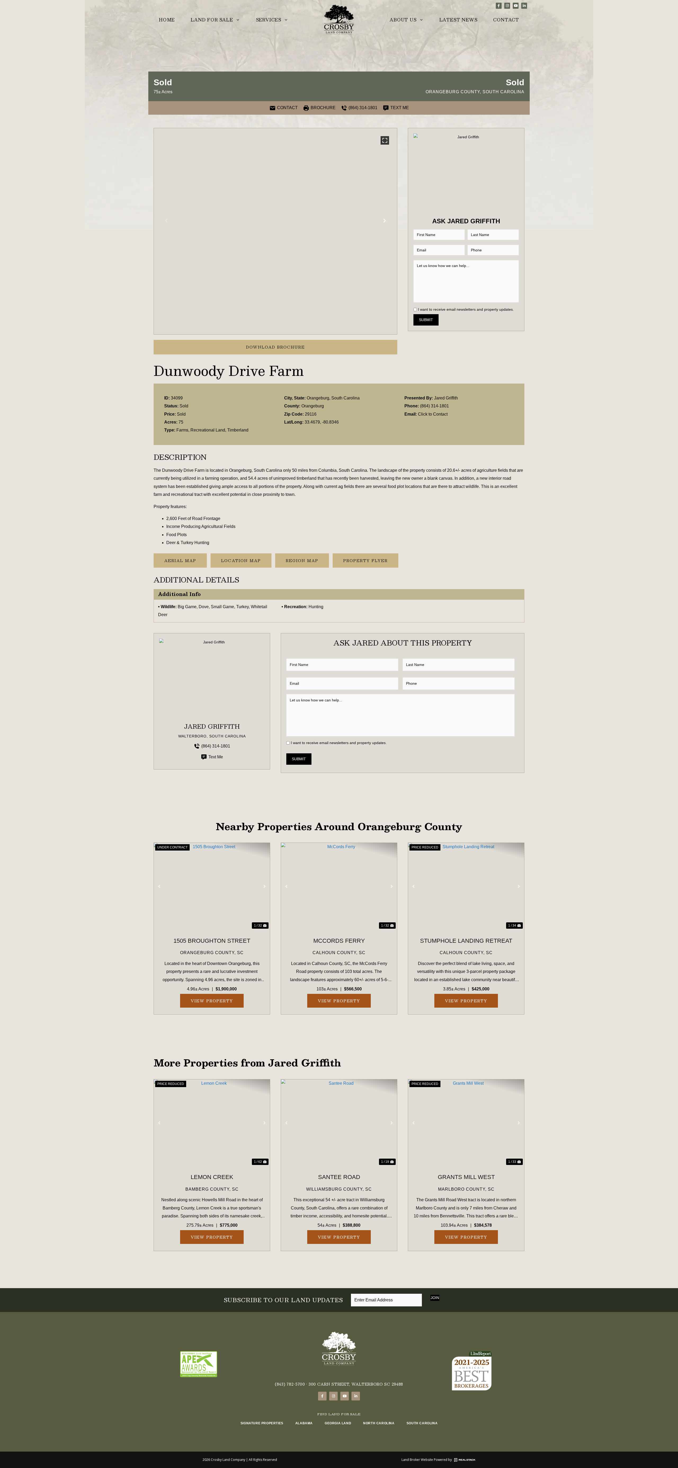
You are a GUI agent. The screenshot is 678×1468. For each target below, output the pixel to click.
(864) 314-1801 (434, 406)
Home (167, 19)
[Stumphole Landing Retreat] (466, 886)
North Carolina (378, 1423)
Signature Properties (261, 1423)
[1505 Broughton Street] (212, 886)
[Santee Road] (339, 1123)
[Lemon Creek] (212, 1123)
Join (435, 1298)
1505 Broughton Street (211, 940)
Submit (426, 320)
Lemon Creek (212, 1177)
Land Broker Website (417, 1459)
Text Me (215, 757)
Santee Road (339, 1177)
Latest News (458, 19)
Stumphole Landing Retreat (466, 940)
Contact (506, 19)
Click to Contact (433, 414)
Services (268, 19)
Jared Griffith (446, 398)
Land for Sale (212, 19)
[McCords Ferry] (339, 886)
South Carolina (422, 1423)
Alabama (304, 1423)
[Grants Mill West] (466, 1123)
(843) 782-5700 (290, 1384)
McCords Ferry (339, 940)
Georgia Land (338, 1423)
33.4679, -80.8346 (322, 422)
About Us (403, 19)
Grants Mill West (466, 1177)
